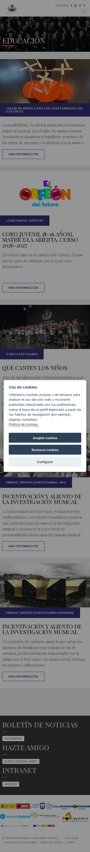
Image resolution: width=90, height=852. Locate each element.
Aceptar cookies (45, 438)
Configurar (45, 461)
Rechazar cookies (45, 450)
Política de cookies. (24, 424)
